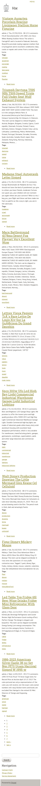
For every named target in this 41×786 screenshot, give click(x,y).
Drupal (13, 782)
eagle (4, 705)
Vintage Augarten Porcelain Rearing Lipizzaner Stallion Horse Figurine (20, 23)
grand (4, 374)
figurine (5, 79)
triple (4, 157)
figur (3, 574)
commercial (6, 450)
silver (4, 702)
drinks (4, 642)
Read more (10, 84)
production (6, 516)
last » (8, 745)
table (4, 636)
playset (5, 299)
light (3, 447)
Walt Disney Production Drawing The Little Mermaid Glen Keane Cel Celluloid (19, 481)
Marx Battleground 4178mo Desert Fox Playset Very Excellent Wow (18, 237)
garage (4, 459)
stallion (5, 73)
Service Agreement (9, 776)
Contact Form (7, 770)
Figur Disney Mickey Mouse (17, 543)
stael (4, 212)
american (5, 699)
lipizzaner (5, 70)
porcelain (5, 64)
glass (4, 649)
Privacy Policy (7, 773)
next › (8, 742)
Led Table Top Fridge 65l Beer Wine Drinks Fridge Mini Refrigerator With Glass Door (19, 602)
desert (4, 296)
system (5, 163)
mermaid (5, 525)
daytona (5, 151)
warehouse (6, 456)
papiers (4, 362)
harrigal (5, 708)
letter (4, 218)
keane (4, 528)
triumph (5, 148)
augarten (5, 61)
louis (4, 368)
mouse (4, 583)
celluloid (5, 531)
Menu (32, 1)
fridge (4, 639)
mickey (4, 580)
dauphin (5, 377)
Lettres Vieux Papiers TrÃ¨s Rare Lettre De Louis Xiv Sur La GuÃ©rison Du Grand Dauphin (17, 320)
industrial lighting (8, 465)
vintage (5, 58)
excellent (5, 302)
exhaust (5, 160)
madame (5, 209)
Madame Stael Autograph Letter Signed (20, 175)
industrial (5, 453)
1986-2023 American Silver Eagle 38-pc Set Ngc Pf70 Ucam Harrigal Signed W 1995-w (19, 665)
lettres (4, 356)
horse (4, 76)
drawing (5, 519)
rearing (4, 67)
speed (4, 154)
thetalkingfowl (8, 586)
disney (4, 513)
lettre (4, 365)
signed (4, 221)
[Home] (6, 7)
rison (4, 371)
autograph (6, 215)
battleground (7, 293)
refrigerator (6, 646)
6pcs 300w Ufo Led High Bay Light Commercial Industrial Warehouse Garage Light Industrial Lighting (19, 397)
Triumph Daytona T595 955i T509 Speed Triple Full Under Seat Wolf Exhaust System (18, 95)
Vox (14, 8)
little (4, 522)
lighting (5, 462)
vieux (4, 359)
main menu (6, 380)
